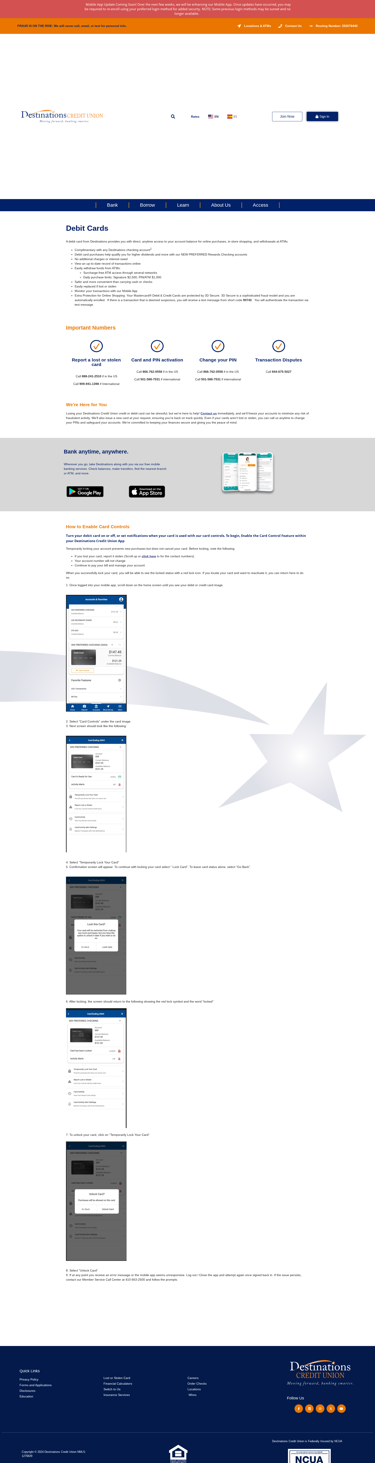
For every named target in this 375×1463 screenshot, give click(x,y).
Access (260, 205)
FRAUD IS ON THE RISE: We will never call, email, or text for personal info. (72, 26)
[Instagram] (320, 1408)
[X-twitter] (331, 1408)
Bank (112, 205)
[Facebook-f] (298, 1408)
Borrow (147, 205)
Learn (183, 205)
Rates (195, 116)
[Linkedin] (309, 1408)
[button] (173, 116)
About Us (221, 205)
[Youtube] (341, 1408)
